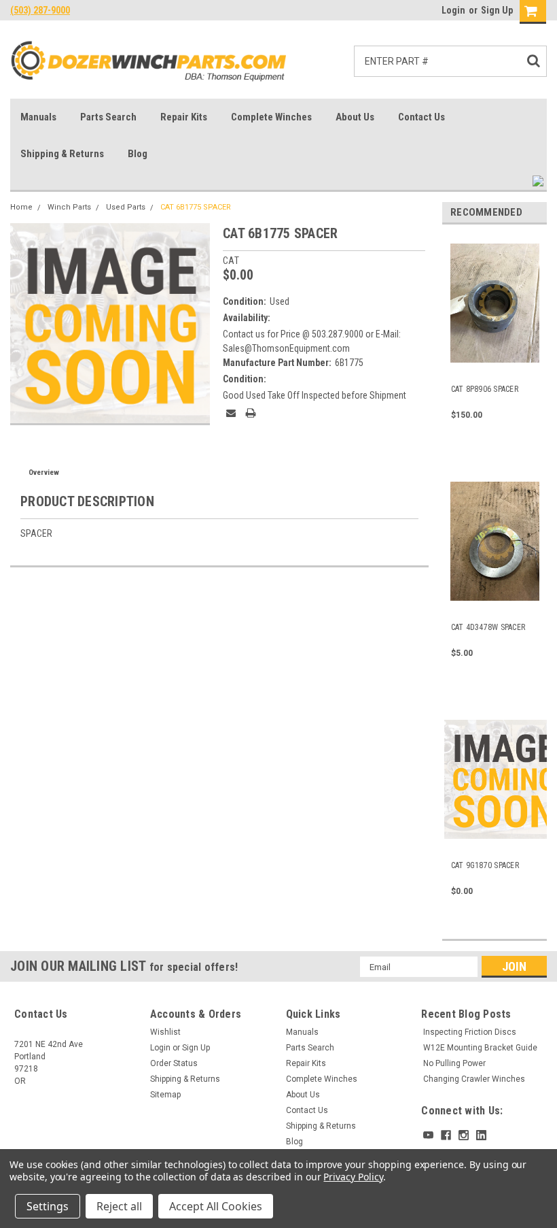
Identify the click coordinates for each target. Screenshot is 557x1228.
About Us (355, 117)
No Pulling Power (454, 1063)
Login (453, 10)
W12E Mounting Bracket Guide (480, 1047)
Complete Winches (271, 117)
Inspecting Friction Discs (469, 1032)
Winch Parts (69, 207)
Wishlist (165, 1032)
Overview (44, 472)
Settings (47, 1206)
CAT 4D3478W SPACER (488, 627)
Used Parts (125, 207)
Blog (137, 154)
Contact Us (421, 117)
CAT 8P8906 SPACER (484, 389)
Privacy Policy (352, 1176)
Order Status (174, 1063)
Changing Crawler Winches (474, 1079)
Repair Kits (183, 117)
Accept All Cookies (215, 1206)
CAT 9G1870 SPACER (485, 865)
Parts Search (108, 117)
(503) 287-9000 (40, 10)
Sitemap (165, 1094)
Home (21, 207)
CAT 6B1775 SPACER (195, 207)
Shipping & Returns (62, 154)
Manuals (38, 117)
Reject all (119, 1206)
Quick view (494, 361)
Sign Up (497, 10)
